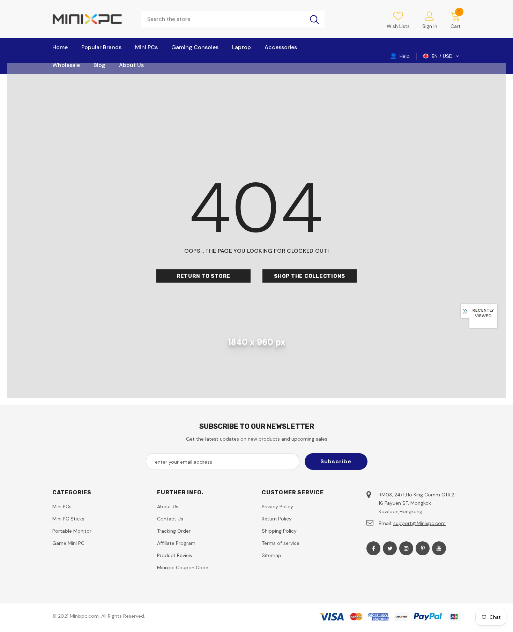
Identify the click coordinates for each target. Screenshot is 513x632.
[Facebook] (373, 548)
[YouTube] (439, 548)
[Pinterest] (423, 548)
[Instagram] (406, 548)
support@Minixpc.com (419, 523)
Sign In (429, 26)
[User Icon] (429, 16)
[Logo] (91, 19)
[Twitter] (390, 548)
